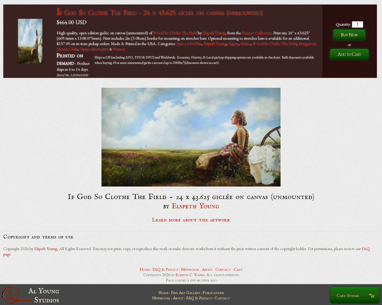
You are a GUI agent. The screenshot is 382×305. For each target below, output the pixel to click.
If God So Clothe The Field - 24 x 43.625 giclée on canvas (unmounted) (159, 12)
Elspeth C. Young (190, 274)
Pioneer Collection (257, 33)
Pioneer (119, 49)
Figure (233, 43)
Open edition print (94, 49)
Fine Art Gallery (185, 292)
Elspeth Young (214, 33)
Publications (213, 292)
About (207, 269)
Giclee (246, 43)
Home (145, 269)
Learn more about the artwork (191, 220)
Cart (238, 269)
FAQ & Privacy (165, 269)
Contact (223, 269)
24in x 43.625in (188, 43)
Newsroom (190, 269)
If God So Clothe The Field (175, 33)
